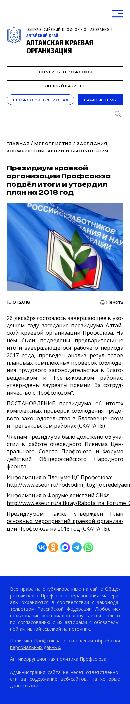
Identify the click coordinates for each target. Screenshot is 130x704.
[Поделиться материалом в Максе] (65, 547)
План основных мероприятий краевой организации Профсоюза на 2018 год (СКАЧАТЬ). (65, 521)
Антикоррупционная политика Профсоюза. (58, 659)
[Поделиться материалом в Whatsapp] (88, 547)
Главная (18, 144)
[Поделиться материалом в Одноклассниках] (53, 547)
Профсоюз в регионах (40, 100)
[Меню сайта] (117, 14)
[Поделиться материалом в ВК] (42, 547)
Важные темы (100, 100)
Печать (114, 302)
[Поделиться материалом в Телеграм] (77, 547)
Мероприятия (53, 144)
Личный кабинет (65, 86)
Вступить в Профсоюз (64, 72)
